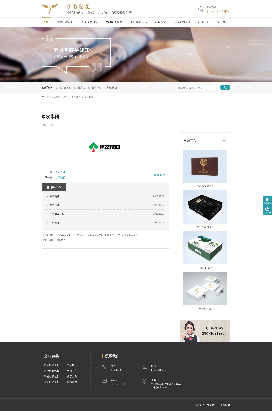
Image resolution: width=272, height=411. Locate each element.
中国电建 (54, 196)
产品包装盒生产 (130, 235)
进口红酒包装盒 (205, 227)
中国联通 (54, 205)
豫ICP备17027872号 (120, 384)
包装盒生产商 (94, 87)
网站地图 (72, 382)
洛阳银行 (60, 177)
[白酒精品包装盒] (205, 166)
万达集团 (60, 172)
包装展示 (160, 22)
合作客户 (76, 97)
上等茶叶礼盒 (205, 268)
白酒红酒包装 (64, 22)
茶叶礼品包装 (138, 22)
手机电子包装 (113, 22)
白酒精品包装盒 (205, 186)
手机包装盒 (205, 309)
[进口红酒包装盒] (205, 207)
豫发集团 (89, 97)
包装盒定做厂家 (95, 235)
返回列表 (159, 175)
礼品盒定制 (80, 235)
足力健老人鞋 (57, 214)
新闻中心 (203, 22)
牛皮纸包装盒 (110, 87)
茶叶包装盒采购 (63, 87)
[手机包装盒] (205, 288)
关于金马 (222, 22)
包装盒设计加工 (112, 235)
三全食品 (54, 222)
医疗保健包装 (89, 22)
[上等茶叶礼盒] (205, 247)
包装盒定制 (79, 87)
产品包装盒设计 (65, 235)
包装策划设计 (181, 22)
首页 (46, 22)
